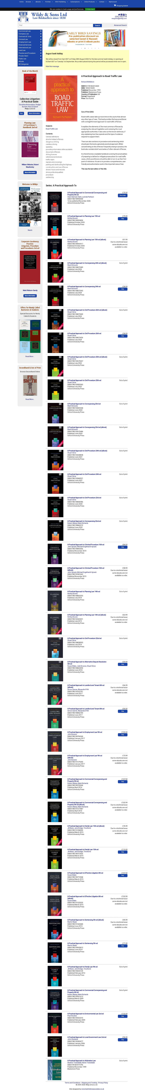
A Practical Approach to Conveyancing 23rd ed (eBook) (87, 427)
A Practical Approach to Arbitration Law (82, 1061)
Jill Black (71, 828)
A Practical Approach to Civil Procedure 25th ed (84, 380)
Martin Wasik (72, 922)
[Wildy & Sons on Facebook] (121, 14)
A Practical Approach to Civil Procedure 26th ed (84, 333)
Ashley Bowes (73, 218)
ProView (48, 2)
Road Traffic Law (52, 129)
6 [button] (98, 48)
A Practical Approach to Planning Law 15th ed (84, 216)
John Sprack (72, 547)
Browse (28, 2)
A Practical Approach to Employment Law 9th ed (85, 732)
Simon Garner (72, 689)
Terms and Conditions (72, 1083)
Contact (101, 2)
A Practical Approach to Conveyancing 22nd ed (84, 521)
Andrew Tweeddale (75, 1063)
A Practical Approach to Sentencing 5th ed (83, 943)
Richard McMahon (87, 82)
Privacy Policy (103, 1083)
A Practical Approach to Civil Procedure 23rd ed (84, 498)
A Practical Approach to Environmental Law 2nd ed (86, 1014)
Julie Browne (81, 666)
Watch (30, 230)
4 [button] (92, 48)
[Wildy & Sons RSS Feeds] (126, 14)
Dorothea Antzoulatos (27, 105)
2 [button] (85, 48)
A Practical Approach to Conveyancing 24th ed (84, 286)
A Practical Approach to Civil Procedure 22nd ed (85, 638)
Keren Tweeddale (88, 1063)
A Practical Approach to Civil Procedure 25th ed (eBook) (87, 357)
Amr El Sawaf (33, 107)
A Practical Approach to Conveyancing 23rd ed (84, 404)
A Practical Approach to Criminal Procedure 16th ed (86, 545)
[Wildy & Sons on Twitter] (119, 14)
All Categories (24, 64)
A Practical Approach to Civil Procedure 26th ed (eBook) (87, 310)
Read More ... (30, 356)
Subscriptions (75, 2)
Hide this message (52, 66)
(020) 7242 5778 (121, 17)
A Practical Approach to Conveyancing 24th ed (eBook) (87, 263)
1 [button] (81, 48)
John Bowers (72, 734)
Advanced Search (120, 25)
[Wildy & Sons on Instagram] (124, 14)
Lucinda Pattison (88, 197)
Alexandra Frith (83, 689)
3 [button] (88, 48)
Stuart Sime (72, 312)
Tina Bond (87, 828)
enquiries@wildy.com (119, 18)
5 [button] (95, 48)
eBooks (38, 2)
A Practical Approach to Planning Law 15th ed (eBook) (87, 240)
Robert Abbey (72, 523)
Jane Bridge (78, 828)
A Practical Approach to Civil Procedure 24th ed (84, 474)
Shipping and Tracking (89, 1083)
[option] (86, 38)
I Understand (90, 9)
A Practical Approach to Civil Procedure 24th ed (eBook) (87, 451)
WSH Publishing (60, 2)
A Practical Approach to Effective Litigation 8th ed (85, 873)
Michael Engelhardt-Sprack (86, 547)
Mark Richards (73, 265)
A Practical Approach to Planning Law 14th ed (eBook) (87, 615)
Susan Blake (72, 666)
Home (21, 2)
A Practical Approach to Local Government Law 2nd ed (87, 1037)
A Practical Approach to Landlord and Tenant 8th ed (86, 709)
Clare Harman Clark (74, 197)
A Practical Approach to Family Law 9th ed (83, 967)
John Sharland (73, 1039)
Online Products (89, 2)
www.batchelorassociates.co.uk (92, 1089)
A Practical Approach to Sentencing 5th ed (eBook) (86, 920)
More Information (34, 113)
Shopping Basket (122, 6)
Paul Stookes (72, 1016)
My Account (113, 2)
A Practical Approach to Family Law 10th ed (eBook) (86, 826)
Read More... (30, 399)
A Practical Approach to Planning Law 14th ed (84, 591)
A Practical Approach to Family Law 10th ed (83, 849)
